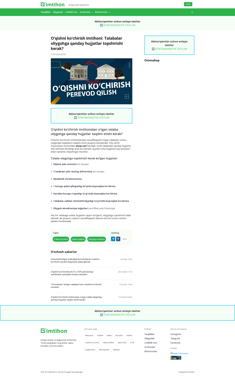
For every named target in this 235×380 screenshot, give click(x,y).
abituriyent (89, 335)
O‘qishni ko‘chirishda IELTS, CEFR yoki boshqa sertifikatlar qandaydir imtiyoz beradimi (72, 273)
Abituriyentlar (104, 349)
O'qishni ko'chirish (61, 239)
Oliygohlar (58, 12)
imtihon (129, 335)
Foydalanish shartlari (186, 372)
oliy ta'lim (119, 335)
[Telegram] (113, 239)
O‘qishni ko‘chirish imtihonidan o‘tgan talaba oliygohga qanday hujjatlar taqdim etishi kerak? (76, 298)
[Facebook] (118, 239)
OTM (132, 342)
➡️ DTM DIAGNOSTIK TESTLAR (117, 25)
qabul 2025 (122, 342)
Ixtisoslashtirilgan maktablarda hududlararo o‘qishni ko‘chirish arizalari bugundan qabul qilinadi (75, 260)
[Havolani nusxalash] (124, 239)
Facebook (175, 342)
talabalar (116, 349)
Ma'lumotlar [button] (101, 12)
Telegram (175, 338)
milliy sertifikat (108, 342)
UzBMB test (71, 12)
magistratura (90, 349)
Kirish (188, 4)
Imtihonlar (149, 347)
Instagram (175, 334)
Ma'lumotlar (150, 351)
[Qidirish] (192, 12)
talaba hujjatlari (78, 239)
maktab (100, 335)
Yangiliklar (46, 12)
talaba (109, 335)
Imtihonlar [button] (85, 12)
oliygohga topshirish (96, 239)
